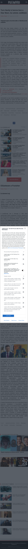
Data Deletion (6, 320)
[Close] (25, 228)
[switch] (23, 254)
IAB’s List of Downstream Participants (15, 247)
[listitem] (14, 252)
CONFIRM (8, 315)
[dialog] (14, 274)
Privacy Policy (21, 320)
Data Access (14, 320)
